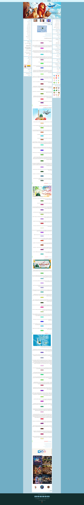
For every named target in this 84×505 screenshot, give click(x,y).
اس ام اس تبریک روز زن (57, 23)
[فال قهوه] (47, 469)
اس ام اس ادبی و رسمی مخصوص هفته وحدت (46, 36)
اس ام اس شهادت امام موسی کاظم (47, 444)
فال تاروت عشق (29, 35)
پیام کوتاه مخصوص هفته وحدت (47, 35)
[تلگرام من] (47, 496)
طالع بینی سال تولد (57, 96)
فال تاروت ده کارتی (28, 33)
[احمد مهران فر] (49, 20)
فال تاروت (55, 0)
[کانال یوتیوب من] (37, 496)
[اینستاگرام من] (43, 496)
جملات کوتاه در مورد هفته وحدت (47, 34)
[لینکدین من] (35, 496)
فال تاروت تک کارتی (28, 25)
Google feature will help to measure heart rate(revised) (28, 46)
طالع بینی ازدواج (58, 51)
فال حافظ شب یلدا (28, 62)
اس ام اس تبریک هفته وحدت (54, 13)
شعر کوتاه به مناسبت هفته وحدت (47, 33)
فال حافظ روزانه (29, 60)
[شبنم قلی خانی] (35, 20)
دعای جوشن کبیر (57, 56)
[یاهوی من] (48, 496)
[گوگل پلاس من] (38, 496)
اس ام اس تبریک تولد (57, 21)
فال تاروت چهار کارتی (28, 28)
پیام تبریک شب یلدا (28, 63)
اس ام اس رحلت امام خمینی (57, 25)
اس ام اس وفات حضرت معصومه (56, 27)
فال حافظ (57, 0)
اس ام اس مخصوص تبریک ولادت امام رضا (46, 446)
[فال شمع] (37, 469)
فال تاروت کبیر (29, 23)
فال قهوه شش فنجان (57, 43)
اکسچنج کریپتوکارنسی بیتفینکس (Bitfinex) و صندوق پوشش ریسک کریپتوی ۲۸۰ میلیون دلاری (28, 48)
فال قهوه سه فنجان (57, 42)
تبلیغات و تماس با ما (41, 0)
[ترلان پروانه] (42, 20)
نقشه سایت (40, 500)
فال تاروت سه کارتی (28, 27)
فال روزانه (52, 0)
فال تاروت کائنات (28, 24)
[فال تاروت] (47, 460)
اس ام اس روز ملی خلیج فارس (47, 445)
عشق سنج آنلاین (57, 65)
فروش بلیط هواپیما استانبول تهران (27, 52)
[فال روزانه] (37, 460)
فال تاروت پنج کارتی (28, 29)
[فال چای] (47, 479)
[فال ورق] (37, 479)
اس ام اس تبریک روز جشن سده (47, 443)
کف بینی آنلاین (58, 47)
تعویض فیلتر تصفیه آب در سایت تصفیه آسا (28, 44)
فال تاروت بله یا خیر (28, 37)
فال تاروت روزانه (28, 21)
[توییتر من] (40, 496)
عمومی (48, 490)
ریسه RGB (58, 69)
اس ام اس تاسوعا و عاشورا (57, 24)
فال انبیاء (58, 36)
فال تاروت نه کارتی (28, 32)
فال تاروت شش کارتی (28, 31)
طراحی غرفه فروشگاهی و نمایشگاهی (28, 54)
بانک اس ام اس (49, 0)
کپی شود (42, 48)
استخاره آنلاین (45, 0)
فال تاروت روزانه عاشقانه (28, 36)
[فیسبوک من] (45, 496)
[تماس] (42, 496)
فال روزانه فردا (29, 75)
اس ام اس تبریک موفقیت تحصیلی (47, 447)
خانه (59, 0)
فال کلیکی (58, 61)
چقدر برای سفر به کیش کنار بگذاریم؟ (28, 50)
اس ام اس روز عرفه (57, 28)
